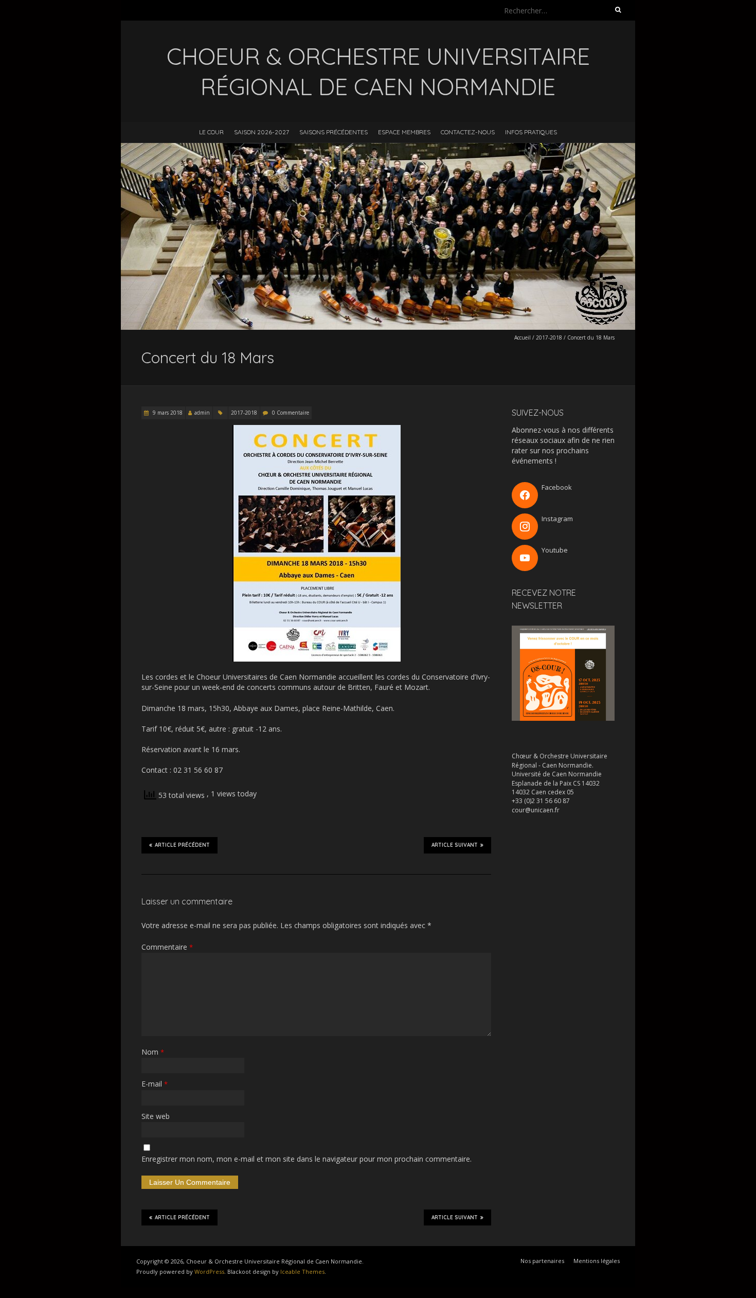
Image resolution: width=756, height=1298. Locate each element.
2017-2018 (549, 337)
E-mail (154, 1084)
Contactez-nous (468, 132)
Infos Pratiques (531, 132)
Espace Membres (404, 132)
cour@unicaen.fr (536, 810)
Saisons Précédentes (333, 132)
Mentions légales (596, 1261)
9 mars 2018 (167, 412)
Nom (152, 1052)
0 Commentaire (290, 412)
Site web (155, 1116)
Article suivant (454, 845)
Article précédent (182, 845)
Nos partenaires (542, 1261)
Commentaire (167, 947)
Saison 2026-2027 (261, 132)
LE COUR (211, 132)
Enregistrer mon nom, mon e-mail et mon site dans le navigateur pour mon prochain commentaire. (306, 1159)
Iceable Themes (302, 1271)
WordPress (209, 1271)
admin (202, 412)
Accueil (522, 337)
